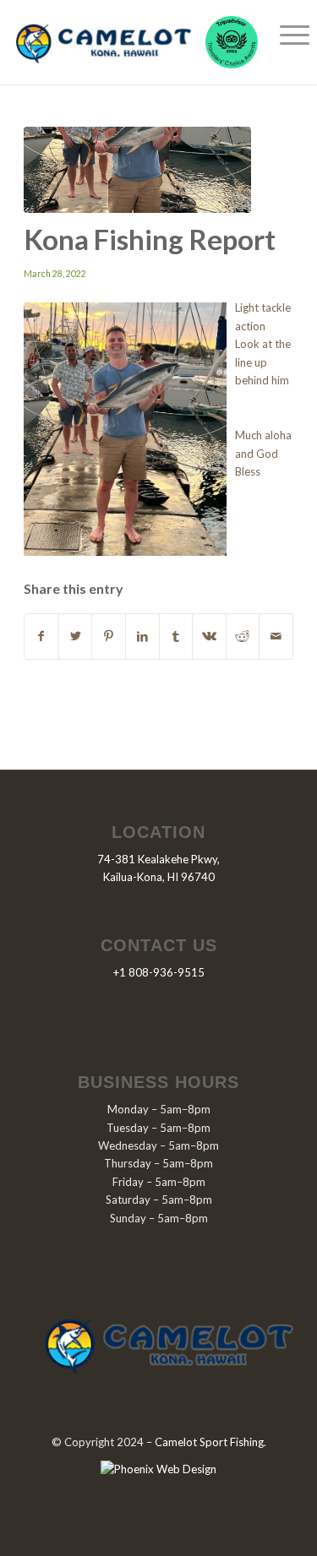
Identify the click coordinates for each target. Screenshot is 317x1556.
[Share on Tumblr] (176, 636)
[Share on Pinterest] (108, 636)
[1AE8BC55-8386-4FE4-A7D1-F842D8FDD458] (137, 170)
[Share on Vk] (209, 636)
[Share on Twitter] (75, 636)
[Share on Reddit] (243, 636)
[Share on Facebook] (41, 636)
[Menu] (286, 34)
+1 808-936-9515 (159, 972)
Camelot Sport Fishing (209, 1442)
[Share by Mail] (276, 636)
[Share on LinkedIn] (142, 636)
